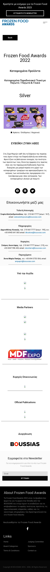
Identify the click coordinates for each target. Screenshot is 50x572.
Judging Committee (36, 542)
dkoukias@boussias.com (35, 232)
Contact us (32, 551)
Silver (25, 95)
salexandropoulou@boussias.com (27, 217)
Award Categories (10, 546)
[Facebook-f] (27, 528)
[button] (17, 190)
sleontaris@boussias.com (35, 248)
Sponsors (32, 546)
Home (5, 542)
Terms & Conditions (11, 551)
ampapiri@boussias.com (25, 261)
